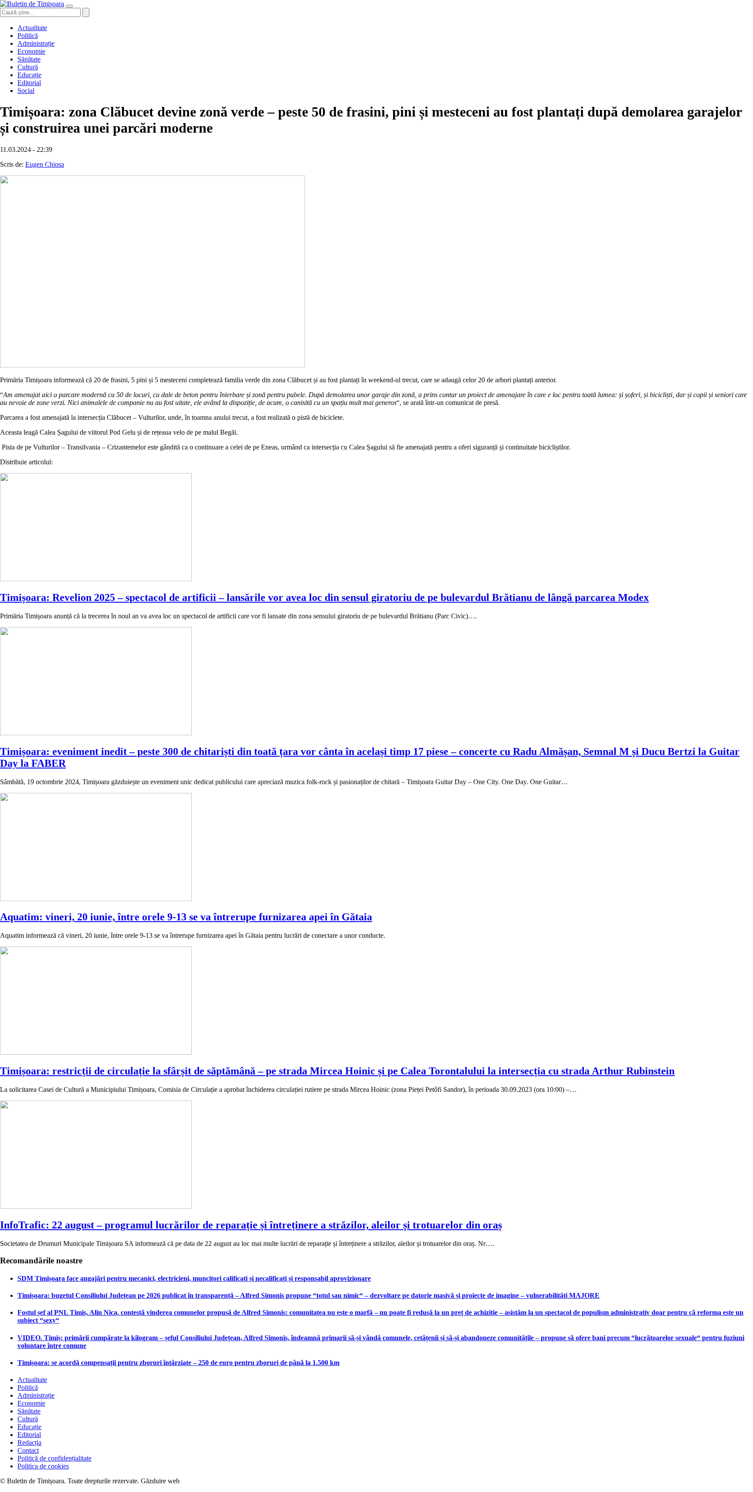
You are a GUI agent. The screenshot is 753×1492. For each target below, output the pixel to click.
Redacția (29, 1442)
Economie (31, 51)
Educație (29, 75)
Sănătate (29, 59)
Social (25, 90)
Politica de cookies (43, 1466)
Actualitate (32, 27)
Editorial (29, 82)
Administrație (35, 43)
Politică (27, 35)
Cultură (27, 67)
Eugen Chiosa (44, 164)
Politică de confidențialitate (54, 1458)
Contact (28, 1450)
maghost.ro (197, 1481)
